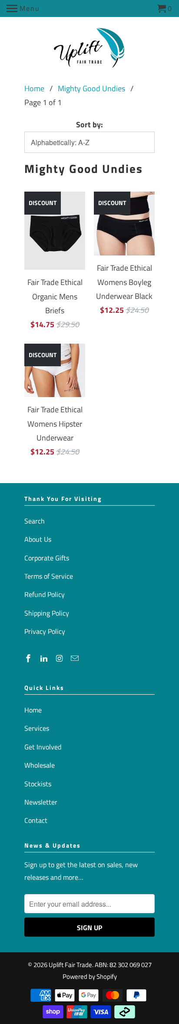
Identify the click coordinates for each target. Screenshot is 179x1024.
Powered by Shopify (90, 976)
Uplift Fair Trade (70, 965)
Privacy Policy (44, 631)
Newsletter (40, 802)
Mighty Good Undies (91, 88)
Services (36, 728)
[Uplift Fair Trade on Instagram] (60, 658)
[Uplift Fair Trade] (90, 50)
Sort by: (89, 124)
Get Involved (42, 747)
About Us (37, 539)
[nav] (23, 8)
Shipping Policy (46, 613)
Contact (35, 820)
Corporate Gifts (46, 558)
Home (34, 88)
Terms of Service (48, 576)
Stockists (37, 784)
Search (34, 521)
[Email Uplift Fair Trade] (75, 658)
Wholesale (39, 765)
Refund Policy (44, 594)
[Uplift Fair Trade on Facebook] (29, 658)
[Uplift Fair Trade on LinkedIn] (45, 658)
